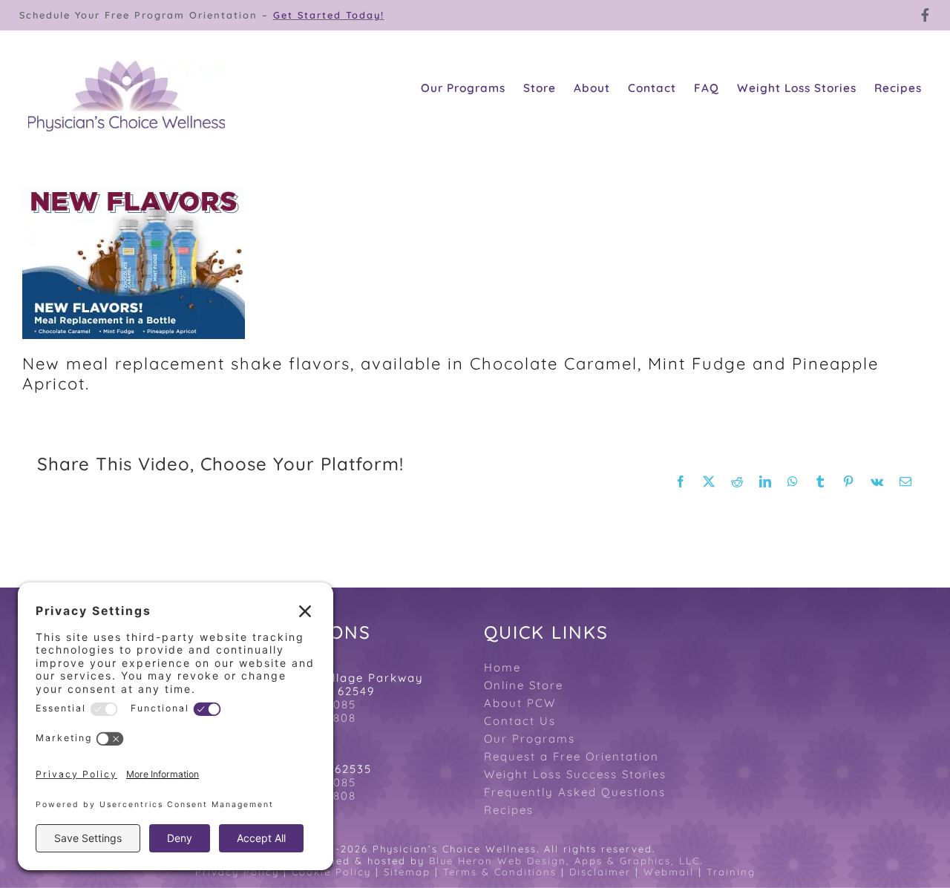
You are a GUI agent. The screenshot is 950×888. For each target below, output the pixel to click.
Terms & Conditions (500, 872)
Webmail (668, 872)
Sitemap (407, 872)
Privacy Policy (237, 872)
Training (731, 872)
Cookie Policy (331, 872)
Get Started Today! (328, 15)
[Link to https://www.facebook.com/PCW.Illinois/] (926, 15)
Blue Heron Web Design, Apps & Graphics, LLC (564, 860)
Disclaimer (600, 872)
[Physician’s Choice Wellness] (126, 69)
